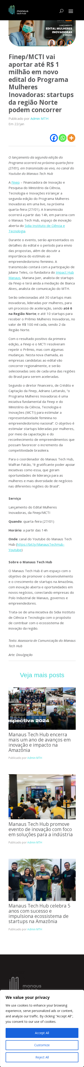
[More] (71, 138)
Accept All (42, 1033)
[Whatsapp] (63, 138)
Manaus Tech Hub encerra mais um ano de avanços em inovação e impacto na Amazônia (40, 742)
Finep (15, 182)
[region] (42, 1028)
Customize (42, 1045)
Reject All (42, 1057)
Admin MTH (39, 118)
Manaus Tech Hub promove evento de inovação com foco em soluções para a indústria (41, 829)
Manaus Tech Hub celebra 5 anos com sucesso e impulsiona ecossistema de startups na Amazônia (39, 913)
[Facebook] (54, 138)
